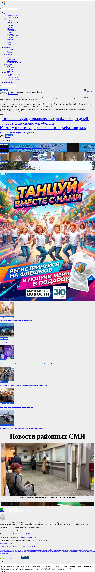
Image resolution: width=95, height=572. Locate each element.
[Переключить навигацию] (0, 7)
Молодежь (10, 29)
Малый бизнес (12, 61)
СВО (9, 41)
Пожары (10, 69)
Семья (9, 42)
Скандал (10, 71)
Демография (11, 57)
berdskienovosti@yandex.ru (29, 537)
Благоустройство (12, 22)
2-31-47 (27, 534)
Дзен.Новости (8, 82)
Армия (9, 20)
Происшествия (8, 64)
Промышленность (13, 77)
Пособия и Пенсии (13, 35)
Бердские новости (13, 15)
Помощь (10, 34)
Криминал (10, 67)
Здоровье (10, 24)
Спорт (9, 44)
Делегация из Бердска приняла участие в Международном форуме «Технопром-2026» (28, 157)
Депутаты (10, 51)
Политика (7, 47)
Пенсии (7, 137)
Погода (9, 32)
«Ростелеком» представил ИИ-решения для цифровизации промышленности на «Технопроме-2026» (27, 363)
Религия (10, 39)
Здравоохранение (12, 59)
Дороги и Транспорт (13, 74)
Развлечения (11, 46)
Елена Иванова (13, 94)
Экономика (7, 72)
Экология (10, 81)
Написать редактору (6, 543)
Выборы (10, 49)
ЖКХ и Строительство (14, 76)
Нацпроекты (8, 54)
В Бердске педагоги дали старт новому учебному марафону (16, 407)
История (10, 25)
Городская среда (12, 56)
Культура (10, 27)
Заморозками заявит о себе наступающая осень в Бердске (16, 320)
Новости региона (12, 17)
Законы (9, 52)
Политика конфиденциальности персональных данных (17, 546)
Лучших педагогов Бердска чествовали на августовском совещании (23, 148)
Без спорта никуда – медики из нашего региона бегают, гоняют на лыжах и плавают (23, 428)
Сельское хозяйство (13, 79)
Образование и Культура (15, 62)
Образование (11, 30)
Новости (6, 14)
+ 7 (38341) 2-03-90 (18, 534)
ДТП (8, 66)
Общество (7, 19)
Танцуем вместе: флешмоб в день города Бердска (16, 166)
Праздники (10, 37)
